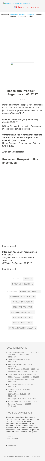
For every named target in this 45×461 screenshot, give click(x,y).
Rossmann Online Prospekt (22, 297)
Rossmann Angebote (30, 291)
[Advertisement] (22, 41)
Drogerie (28, 279)
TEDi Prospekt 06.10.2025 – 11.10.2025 (22, 401)
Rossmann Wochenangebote (22, 328)
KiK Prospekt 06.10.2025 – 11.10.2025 (22, 399)
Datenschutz (12, 443)
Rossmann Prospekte (26, 15)
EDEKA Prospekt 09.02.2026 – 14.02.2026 (23, 377)
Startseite (13, 15)
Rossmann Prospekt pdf (22, 312)
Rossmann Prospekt (22, 307)
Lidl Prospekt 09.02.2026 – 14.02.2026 (22, 374)
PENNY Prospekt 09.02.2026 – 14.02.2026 (23, 369)
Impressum (12, 445)
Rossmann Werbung (22, 323)
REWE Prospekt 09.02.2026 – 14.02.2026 (23, 352)
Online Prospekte (12, 438)
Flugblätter (10, 436)
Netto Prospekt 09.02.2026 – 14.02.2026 (23, 372)
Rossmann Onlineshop (22, 302)
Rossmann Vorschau (22, 317)
